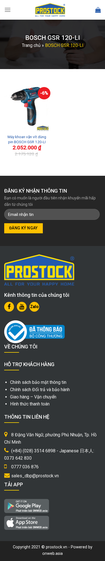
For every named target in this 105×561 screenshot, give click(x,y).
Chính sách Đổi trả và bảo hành (40, 389)
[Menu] (7, 10)
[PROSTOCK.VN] (50, 10)
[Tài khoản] (85, 10)
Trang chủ (31, 45)
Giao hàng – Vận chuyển (33, 397)
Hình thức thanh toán (30, 404)
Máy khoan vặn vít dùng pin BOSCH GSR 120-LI (27, 139)
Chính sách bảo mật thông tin (38, 382)
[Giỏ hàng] (98, 10)
